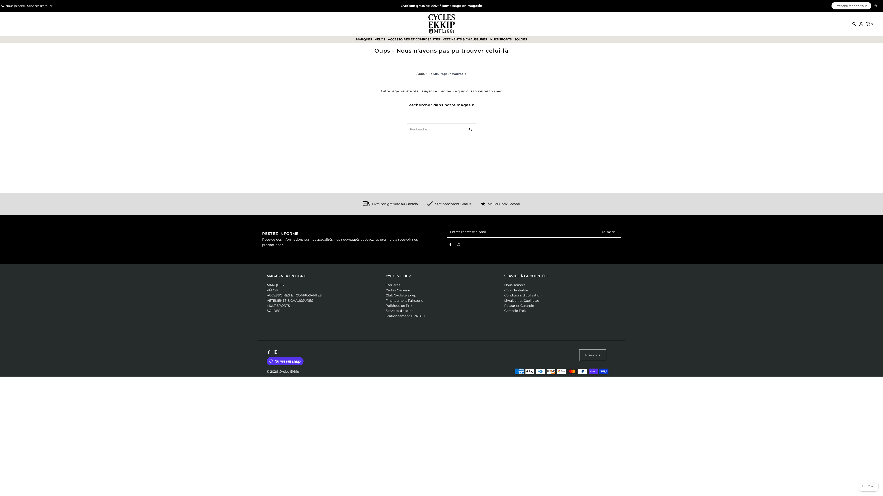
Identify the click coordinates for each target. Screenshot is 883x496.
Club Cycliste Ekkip (401, 295)
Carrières (393, 285)
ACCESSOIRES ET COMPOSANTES (414, 39)
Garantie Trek (515, 311)
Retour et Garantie (519, 306)
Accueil (423, 74)
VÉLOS (380, 39)
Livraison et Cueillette (521, 301)
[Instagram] (458, 245)
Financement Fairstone (404, 301)
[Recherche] (854, 24)
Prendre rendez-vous (851, 6)
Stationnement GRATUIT (405, 316)
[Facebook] (450, 245)
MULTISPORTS (501, 39)
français (592, 355)
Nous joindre (15, 6)
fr (875, 6)
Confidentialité (516, 290)
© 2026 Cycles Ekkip (283, 371)
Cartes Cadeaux (398, 290)
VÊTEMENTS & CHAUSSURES (465, 39)
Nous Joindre (514, 285)
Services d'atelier (39, 6)
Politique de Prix (399, 306)
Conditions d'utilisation (523, 295)
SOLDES (520, 39)
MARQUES (364, 39)
